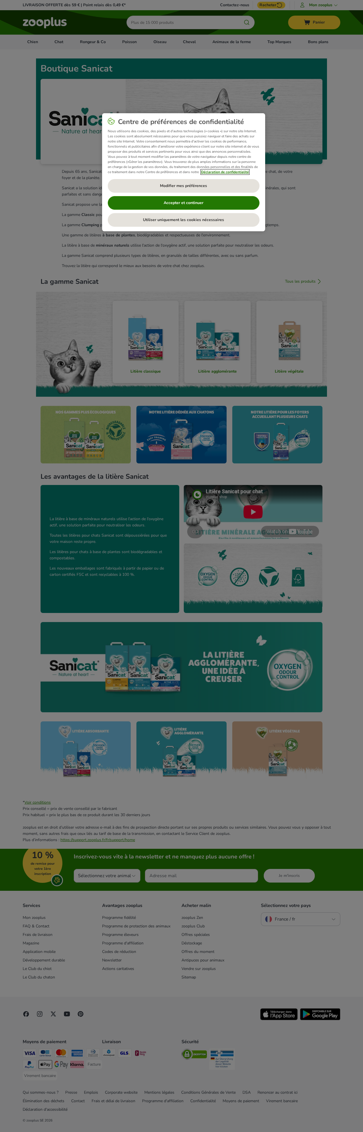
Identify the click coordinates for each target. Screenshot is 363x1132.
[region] (183, 172)
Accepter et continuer (183, 202)
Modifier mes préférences (183, 185)
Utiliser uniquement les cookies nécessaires (183, 219)
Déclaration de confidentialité (225, 172)
